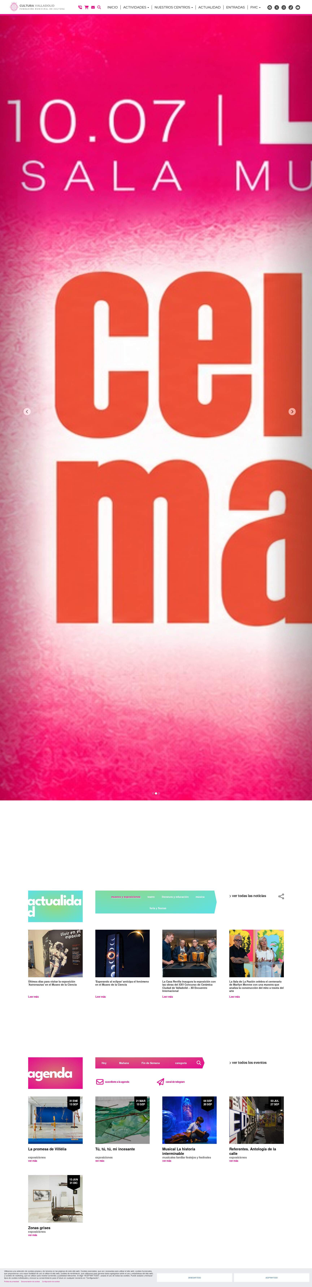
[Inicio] (35, 7)
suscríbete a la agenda (117, 1081)
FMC (254, 7)
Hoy (104, 1063)
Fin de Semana (151, 1063)
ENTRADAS (235, 7)
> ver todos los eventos (248, 1062)
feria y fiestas (158, 908)
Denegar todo (194, 1278)
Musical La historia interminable (178, 1151)
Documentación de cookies (30, 1281)
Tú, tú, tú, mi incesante (115, 1148)
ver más (32, 1160)
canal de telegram (175, 1081)
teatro (151, 897)
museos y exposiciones (125, 897)
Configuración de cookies (51, 1281)
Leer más (33, 996)
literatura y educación (175, 897)
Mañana (124, 1063)
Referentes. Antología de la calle (252, 1151)
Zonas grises (39, 1227)
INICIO (112, 7)
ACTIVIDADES (135, 7)
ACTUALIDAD (209, 7)
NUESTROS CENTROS (173, 7)
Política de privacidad (11, 1281)
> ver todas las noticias (247, 895)
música (200, 897)
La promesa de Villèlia (47, 1148)
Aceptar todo (272, 1278)
